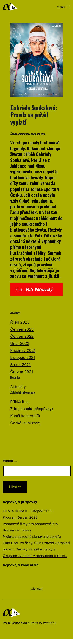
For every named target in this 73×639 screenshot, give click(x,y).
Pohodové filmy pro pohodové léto (30, 524)
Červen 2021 (21, 371)
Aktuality (18, 387)
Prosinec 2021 (22, 350)
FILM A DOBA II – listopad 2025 (27, 511)
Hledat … (10, 461)
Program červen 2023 (20, 517)
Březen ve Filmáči (17, 530)
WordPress (29, 623)
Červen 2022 (22, 336)
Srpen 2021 (20, 364)
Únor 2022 (19, 343)
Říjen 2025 (19, 322)
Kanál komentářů (25, 416)
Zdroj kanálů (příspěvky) (31, 409)
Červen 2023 (22, 329)
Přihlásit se (20, 401)
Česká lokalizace (25, 423)
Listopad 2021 (22, 357)
